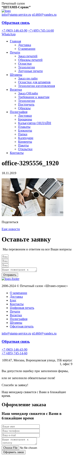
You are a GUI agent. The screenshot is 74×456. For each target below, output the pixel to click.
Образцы (24, 108)
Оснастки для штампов (34, 82)
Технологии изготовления (36, 86)
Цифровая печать (22, 308)
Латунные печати (30, 71)
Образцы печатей (30, 60)
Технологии (26, 67)
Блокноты (25, 130)
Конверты (25, 141)
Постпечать (26, 104)
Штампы (16, 74)
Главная (15, 41)
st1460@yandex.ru (44, 14)
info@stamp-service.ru (16, 14)
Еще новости (11, 229)
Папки (22, 134)
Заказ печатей (27, 56)
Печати (15, 52)
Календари (25, 138)
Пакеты (23, 145)
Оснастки (25, 63)
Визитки (16, 89)
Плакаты (24, 127)
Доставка (24, 45)
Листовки (25, 115)
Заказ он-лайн (28, 78)
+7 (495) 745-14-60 (41, 30)
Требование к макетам (33, 97)
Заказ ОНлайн (28, 93)
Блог (13, 300)
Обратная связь (16, 22)
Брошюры (25, 119)
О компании (26, 48)
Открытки (25, 149)
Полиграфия (18, 112)
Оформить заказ (13, 452)
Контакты (17, 153)
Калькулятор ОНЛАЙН (34, 123)
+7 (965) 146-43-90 (14, 30)
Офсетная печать (22, 326)
